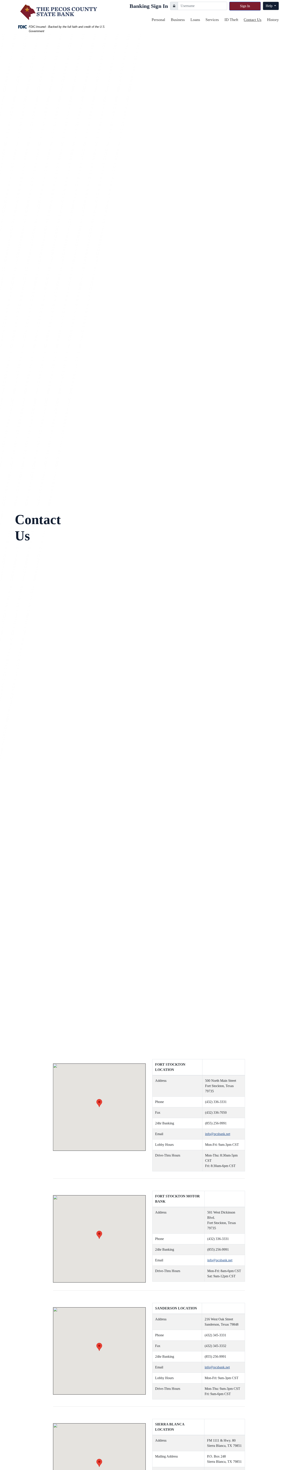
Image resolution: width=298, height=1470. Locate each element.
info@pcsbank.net (217, 1134)
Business (178, 19)
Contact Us (252, 19)
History (273, 19)
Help (269, 6)
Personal (158, 19)
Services (212, 19)
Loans (195, 19)
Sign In (245, 6)
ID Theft (231, 19)
